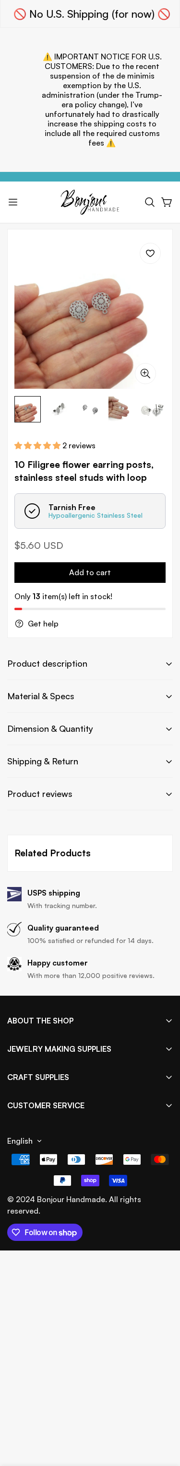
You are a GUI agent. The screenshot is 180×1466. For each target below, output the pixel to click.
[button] (150, 202)
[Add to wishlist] (150, 253)
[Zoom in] (145, 373)
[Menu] (13, 202)
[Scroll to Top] (162, 1415)
